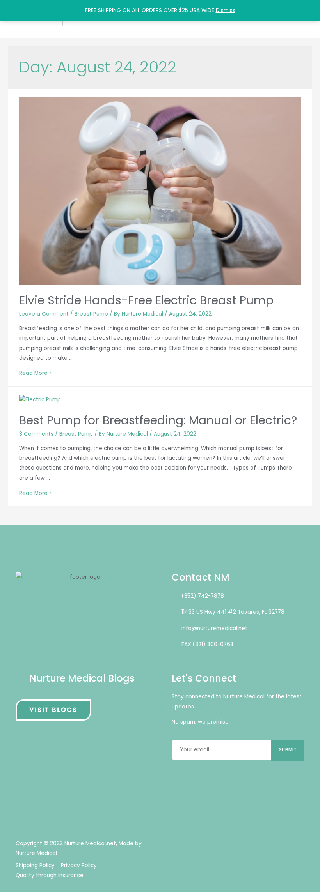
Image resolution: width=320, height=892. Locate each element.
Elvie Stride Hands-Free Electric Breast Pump (146, 300)
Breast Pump (91, 314)
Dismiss (225, 10)
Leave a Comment (44, 314)
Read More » (35, 373)
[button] (53, 710)
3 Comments (36, 434)
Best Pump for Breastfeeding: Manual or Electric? (158, 420)
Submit (288, 749)
